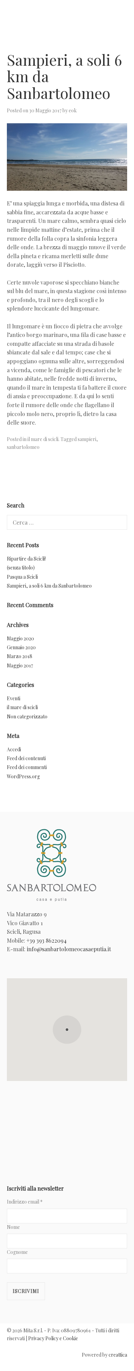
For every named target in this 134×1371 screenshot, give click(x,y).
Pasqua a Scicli (22, 577)
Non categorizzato (27, 716)
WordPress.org (23, 776)
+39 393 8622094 (46, 940)
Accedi (14, 749)
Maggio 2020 (20, 638)
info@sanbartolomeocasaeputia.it (69, 949)
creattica (118, 1354)
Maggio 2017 (20, 665)
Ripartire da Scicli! (26, 558)
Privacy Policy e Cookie (53, 1338)
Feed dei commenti (27, 767)
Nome (13, 1227)
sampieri (87, 439)
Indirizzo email (25, 1201)
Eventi (13, 698)
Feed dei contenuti (26, 758)
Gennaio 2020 (21, 647)
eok (73, 110)
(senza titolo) (21, 567)
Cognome (17, 1252)
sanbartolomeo (23, 447)
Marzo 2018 (19, 656)
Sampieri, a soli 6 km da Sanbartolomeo (49, 585)
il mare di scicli (42, 439)
